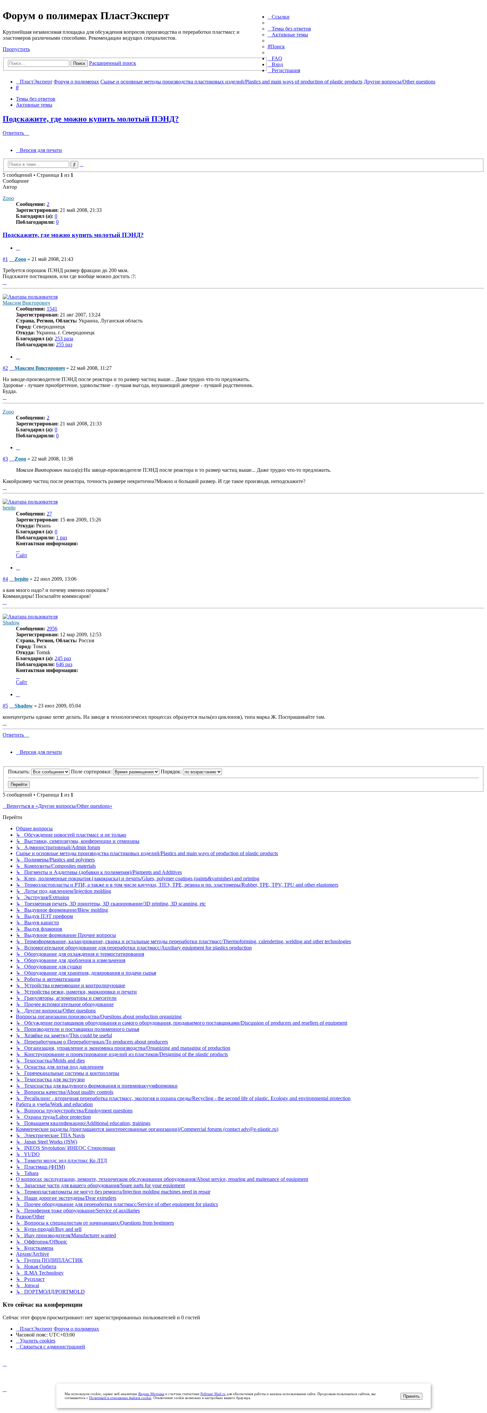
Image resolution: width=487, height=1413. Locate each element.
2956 (52, 628)
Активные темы (34, 105)
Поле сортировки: (92, 771)
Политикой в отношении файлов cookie (120, 1398)
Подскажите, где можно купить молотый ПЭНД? (91, 119)
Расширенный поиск (112, 63)
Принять (411, 1396)
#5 (5, 705)
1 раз (61, 537)
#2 (5, 368)
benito (9, 508)
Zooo (8, 198)
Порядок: (172, 771)
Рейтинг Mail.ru (213, 1394)
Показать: (19, 771)
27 (49, 513)
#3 (5, 459)
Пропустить (16, 49)
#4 (5, 579)
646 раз (64, 664)
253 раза (64, 338)
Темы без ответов (35, 99)
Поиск (79, 63)
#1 (5, 259)
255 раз (64, 344)
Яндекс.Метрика (151, 1394)
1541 (52, 309)
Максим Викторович (26, 303)
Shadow (11, 622)
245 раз (63, 658)
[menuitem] (289, 28)
